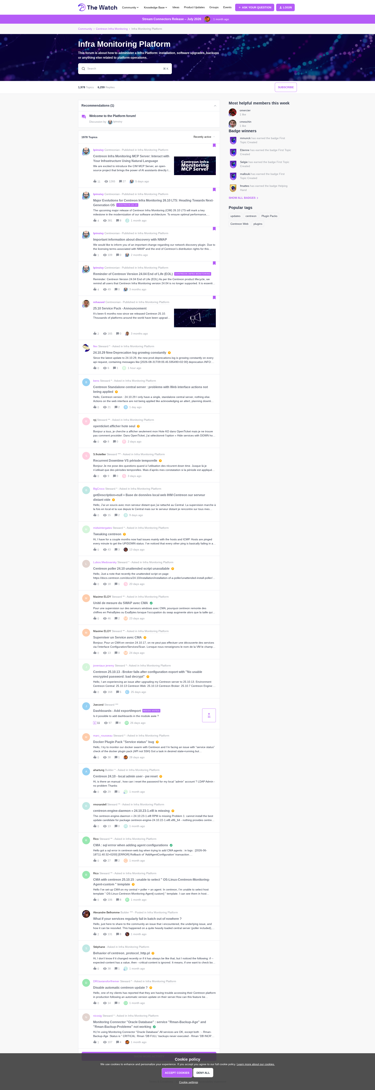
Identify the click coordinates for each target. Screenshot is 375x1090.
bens (96, 380)
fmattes (244, 185)
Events (227, 7)
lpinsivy (117, 121)
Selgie (244, 162)
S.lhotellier (99, 454)
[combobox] (125, 68)
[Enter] (82, 68)
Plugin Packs (269, 216)
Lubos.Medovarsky (105, 562)
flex (95, 346)
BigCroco (98, 488)
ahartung (98, 770)
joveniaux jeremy (103, 665)
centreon (251, 216)
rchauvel (99, 302)
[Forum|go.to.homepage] (97, 7)
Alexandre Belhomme (106, 912)
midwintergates (102, 527)
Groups (214, 7)
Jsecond (98, 704)
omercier (245, 110)
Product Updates (194, 7)
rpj (94, 419)
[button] (187, 1082)
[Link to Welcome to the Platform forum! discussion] (83, 116)
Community (85, 28)
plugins (258, 223)
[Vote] (94, 722)
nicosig (97, 1015)
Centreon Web (239, 223)
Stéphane (99, 946)
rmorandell (99, 804)
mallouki (245, 173)
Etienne (244, 150)
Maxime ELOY (102, 596)
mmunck (245, 138)
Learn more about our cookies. (256, 1064)
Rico (96, 838)
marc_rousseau (102, 735)
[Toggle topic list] (215, 105)
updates (235, 216)
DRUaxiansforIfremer (106, 981)
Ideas (175, 7)
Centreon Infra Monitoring (112, 28)
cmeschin (245, 121)
